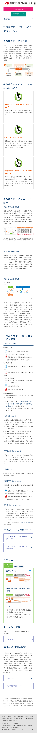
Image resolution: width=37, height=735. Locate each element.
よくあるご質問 (10, 639)
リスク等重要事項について (13, 686)
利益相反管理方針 (14, 727)
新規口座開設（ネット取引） (18, 14)
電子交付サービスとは (25, 522)
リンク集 (31, 729)
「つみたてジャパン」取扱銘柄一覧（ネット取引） (16, 538)
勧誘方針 (30, 725)
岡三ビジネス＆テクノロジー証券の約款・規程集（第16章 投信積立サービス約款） (18, 404)
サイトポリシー (23, 729)
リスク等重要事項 (14, 723)
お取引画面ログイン (18, 9)
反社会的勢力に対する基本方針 (9, 729)
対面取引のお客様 (18, 566)
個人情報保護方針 (21, 725)
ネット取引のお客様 (8, 565)
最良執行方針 (5, 727)
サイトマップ (5, 723)
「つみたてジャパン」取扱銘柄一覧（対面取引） (16, 547)
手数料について (10, 678)
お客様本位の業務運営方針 (8, 725)
